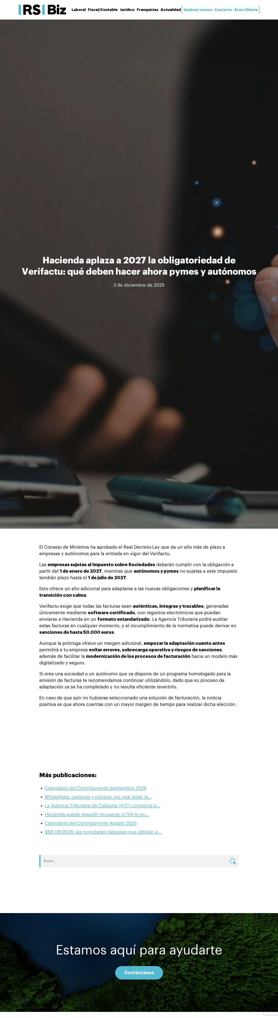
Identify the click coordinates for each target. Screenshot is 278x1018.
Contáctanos (139, 973)
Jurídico (127, 10)
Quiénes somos (198, 10)
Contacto (223, 10)
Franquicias (147, 10)
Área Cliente (246, 10)
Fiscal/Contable (103, 10)
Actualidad (171, 10)
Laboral (79, 10)
